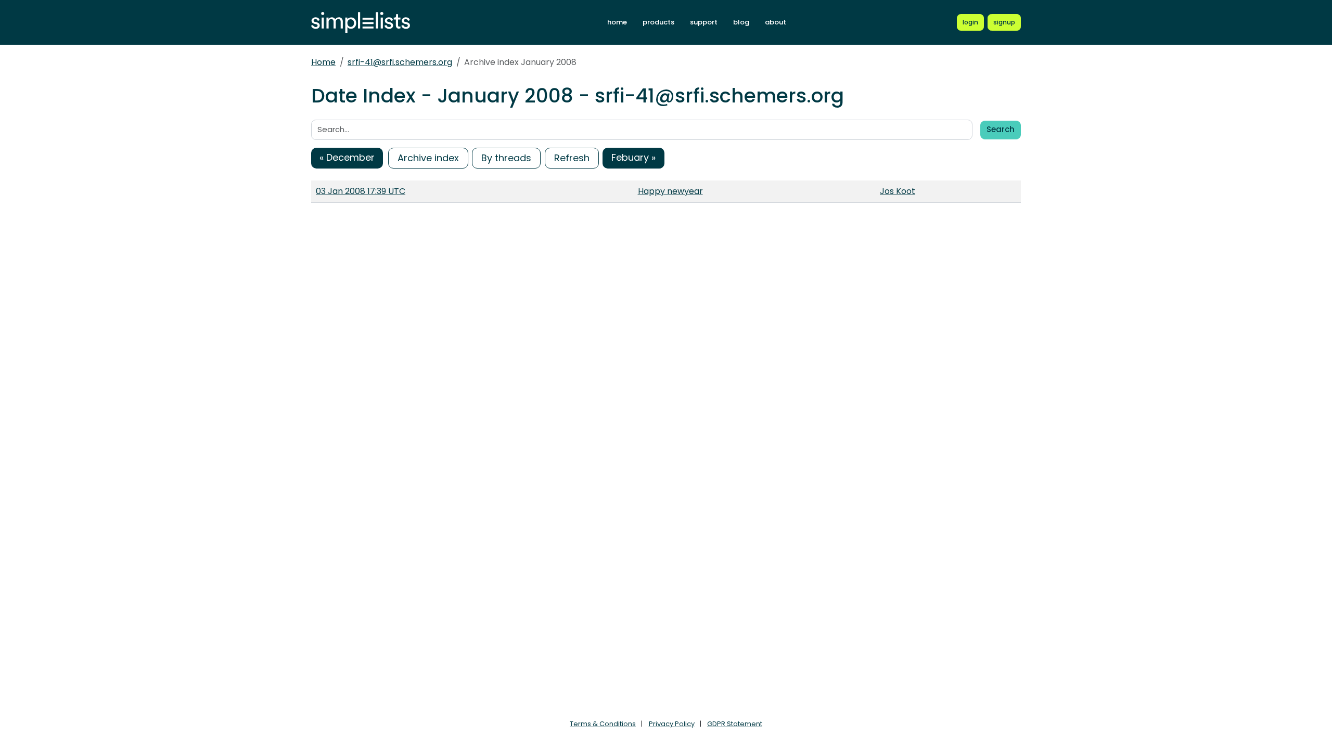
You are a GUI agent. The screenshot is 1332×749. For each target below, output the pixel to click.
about (775, 22)
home (617, 22)
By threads (506, 157)
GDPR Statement (734, 724)
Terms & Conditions (603, 724)
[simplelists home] (360, 22)
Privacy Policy (672, 724)
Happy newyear (670, 191)
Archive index (428, 157)
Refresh (572, 157)
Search (1001, 129)
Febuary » (633, 157)
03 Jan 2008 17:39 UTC (360, 191)
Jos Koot (897, 191)
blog (741, 22)
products (658, 22)
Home (323, 62)
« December (347, 157)
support (704, 22)
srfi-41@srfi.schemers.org (400, 62)
